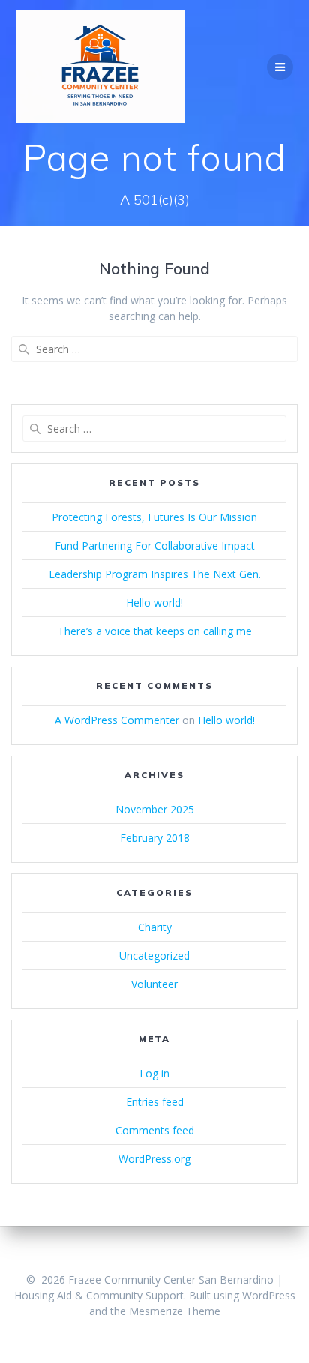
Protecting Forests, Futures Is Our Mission (154, 517)
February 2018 (155, 838)
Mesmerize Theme (174, 1311)
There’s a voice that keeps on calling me (155, 631)
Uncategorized (154, 955)
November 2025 (155, 809)
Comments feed (155, 1130)
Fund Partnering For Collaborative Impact (155, 545)
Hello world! (154, 602)
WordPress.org (154, 1159)
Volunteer (154, 984)
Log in (155, 1073)
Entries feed (155, 1102)
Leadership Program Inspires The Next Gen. (155, 574)
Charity (155, 927)
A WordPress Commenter (117, 720)
